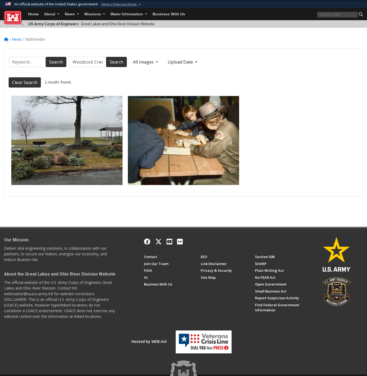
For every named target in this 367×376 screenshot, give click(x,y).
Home (33, 14)
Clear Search (24, 82)
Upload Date (181, 62)
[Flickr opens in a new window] (180, 241)
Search (56, 62)
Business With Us (169, 14)
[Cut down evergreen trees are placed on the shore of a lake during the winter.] (67, 140)
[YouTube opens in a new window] (169, 241)
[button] (121, 4)
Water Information (127, 14)
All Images (144, 62)
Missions (93, 14)
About (50, 14)
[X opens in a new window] (158, 241)
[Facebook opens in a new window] (147, 241)
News (70, 14)
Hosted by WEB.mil (149, 341)
